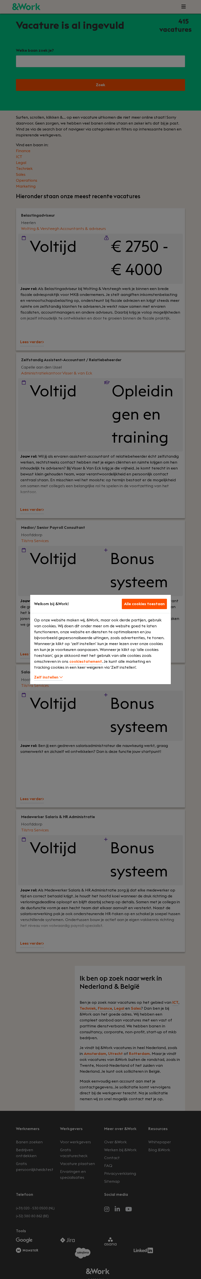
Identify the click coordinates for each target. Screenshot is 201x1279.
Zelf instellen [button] (46, 677)
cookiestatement (85, 662)
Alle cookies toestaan (144, 604)
